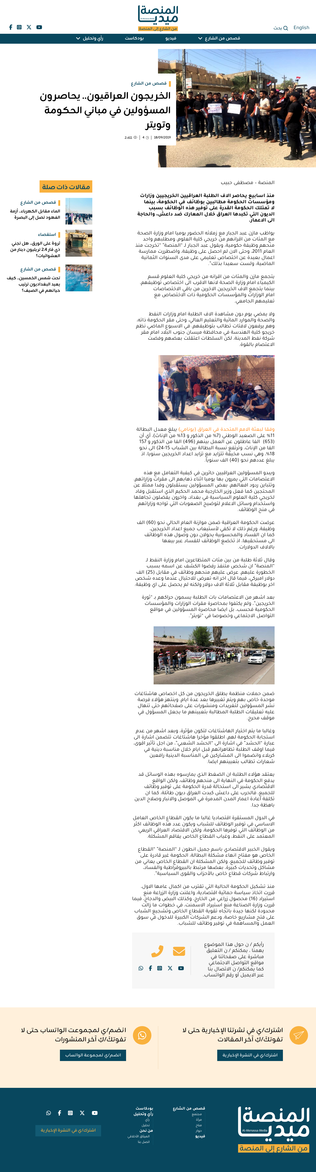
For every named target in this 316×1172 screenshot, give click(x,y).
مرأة (199, 1120)
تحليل (146, 1125)
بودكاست (134, 38)
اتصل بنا (144, 1142)
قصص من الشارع (222, 38)
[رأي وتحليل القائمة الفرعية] (78, 38)
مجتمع (197, 1114)
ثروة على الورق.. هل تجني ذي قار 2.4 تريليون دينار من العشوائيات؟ (35, 250)
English (301, 28)
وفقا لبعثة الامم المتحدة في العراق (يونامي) (226, 430)
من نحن (146, 1131)
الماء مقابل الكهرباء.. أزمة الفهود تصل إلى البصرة (35, 214)
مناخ (199, 1125)
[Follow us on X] (29, 26)
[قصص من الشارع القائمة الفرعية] (200, 38)
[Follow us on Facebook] (11, 26)
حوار (199, 1131)
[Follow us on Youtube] (39, 26)
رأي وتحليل (93, 38)
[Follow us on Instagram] (19, 26)
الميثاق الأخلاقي (138, 1136)
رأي (147, 1120)
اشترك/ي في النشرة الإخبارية (250, 1055)
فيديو (170, 38)
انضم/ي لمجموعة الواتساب (93, 1055)
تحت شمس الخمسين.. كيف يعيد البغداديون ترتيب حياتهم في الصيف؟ (33, 284)
